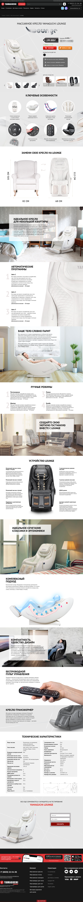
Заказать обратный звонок (77, 5)
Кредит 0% (51, 880)
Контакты (37, 8)
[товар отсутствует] (64, 4)
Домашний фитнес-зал (75, 8)
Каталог (50, 874)
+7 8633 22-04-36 (75, 3)
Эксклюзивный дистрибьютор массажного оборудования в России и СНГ (67, 0)
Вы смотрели (41, 901)
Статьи (42, 8)
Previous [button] (4, 85)
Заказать (60, 824)
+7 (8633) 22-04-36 (8, 872)
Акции (3, 8)
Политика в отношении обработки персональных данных (9, 877)
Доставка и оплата (17, 8)
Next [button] (39, 85)
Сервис (32, 8)
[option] (11, 85)
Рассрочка (26, 8)
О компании (9, 8)
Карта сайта (51, 886)
